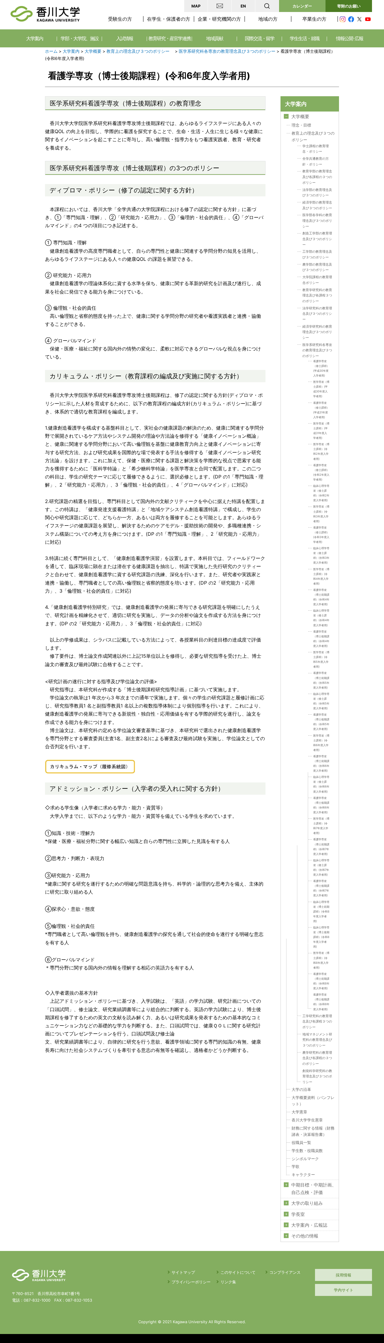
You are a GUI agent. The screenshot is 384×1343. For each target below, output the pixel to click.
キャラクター (303, 1174)
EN (243, 6)
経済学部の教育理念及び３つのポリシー (317, 205)
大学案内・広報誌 (309, 1225)
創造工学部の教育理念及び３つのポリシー (317, 238)
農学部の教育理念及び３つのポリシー (317, 267)
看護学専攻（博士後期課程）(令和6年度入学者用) (321, 805)
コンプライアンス (285, 1272)
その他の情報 (304, 1236)
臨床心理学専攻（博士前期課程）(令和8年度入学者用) (321, 911)
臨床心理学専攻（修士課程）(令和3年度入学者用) (321, 555)
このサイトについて (238, 1272)
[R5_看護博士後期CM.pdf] (90, 764)
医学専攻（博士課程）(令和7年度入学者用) (321, 826)
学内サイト (343, 1290)
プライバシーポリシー (191, 1281)
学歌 (295, 1166)
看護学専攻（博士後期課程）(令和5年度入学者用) (321, 722)
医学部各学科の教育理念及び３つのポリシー (317, 220)
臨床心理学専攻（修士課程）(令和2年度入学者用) (321, 493)
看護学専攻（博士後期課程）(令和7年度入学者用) (321, 888)
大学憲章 (299, 1112)
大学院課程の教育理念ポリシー (317, 280)
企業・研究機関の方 (219, 19)
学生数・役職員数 (307, 1150)
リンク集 (228, 1281)
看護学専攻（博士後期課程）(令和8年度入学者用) (321, 1002)
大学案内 (71, 51)
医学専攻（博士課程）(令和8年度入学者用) (321, 960)
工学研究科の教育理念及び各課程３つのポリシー (317, 1021)
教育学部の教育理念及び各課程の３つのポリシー (317, 176)
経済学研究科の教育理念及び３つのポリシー (317, 332)
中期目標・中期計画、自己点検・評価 (313, 1188)
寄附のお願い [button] (349, 6)
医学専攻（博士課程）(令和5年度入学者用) (321, 659)
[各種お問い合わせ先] (219, 6)
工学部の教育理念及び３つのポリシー (317, 254)
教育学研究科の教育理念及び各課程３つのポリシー (317, 295)
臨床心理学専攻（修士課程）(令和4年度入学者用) (321, 618)
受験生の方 (120, 19)
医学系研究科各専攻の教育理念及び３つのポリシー (227, 51)
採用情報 (343, 1275)
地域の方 (268, 19)
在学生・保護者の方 (168, 19)
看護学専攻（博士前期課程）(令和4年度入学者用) (321, 597)
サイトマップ (183, 1272)
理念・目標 (301, 125)
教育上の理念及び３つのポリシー (140, 51)
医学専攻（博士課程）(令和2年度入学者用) (321, 451)
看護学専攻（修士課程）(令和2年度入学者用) (321, 472)
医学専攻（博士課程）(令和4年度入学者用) (321, 576)
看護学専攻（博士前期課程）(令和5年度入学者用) (321, 680)
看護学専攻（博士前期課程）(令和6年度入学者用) (321, 763)
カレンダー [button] (302, 6)
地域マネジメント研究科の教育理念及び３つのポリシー (317, 1039)
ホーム (51, 51)
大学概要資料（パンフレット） (313, 1100)
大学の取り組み (307, 1203)
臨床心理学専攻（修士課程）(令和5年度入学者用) (321, 701)
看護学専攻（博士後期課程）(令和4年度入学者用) (321, 639)
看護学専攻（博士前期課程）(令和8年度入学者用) (321, 981)
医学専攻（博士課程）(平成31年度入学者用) (321, 430)
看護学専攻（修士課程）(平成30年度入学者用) (321, 368)
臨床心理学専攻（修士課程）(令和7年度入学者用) (321, 867)
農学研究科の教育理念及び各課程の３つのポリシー (317, 1058)
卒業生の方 (314, 19)
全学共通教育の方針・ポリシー (315, 161)
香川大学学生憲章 (307, 1120)
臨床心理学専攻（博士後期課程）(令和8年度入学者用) (321, 937)
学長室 (298, 1214)
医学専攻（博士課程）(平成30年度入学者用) (321, 389)
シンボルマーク (305, 1159)
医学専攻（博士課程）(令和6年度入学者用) (321, 743)
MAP (195, 6)
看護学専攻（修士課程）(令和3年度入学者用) (321, 534)
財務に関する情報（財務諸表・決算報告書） (313, 1131)
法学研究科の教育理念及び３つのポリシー (317, 313)
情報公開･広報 (349, 38)
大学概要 (93, 51)
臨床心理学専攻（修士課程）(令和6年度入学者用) (321, 784)
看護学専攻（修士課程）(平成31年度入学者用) (321, 410)
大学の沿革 (301, 1089)
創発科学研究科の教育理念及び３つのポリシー (317, 1076)
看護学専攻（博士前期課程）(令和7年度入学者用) (321, 846)
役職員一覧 (301, 1142)
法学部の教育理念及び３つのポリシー (317, 193)
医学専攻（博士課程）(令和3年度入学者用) (321, 514)
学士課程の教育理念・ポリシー (315, 149)
